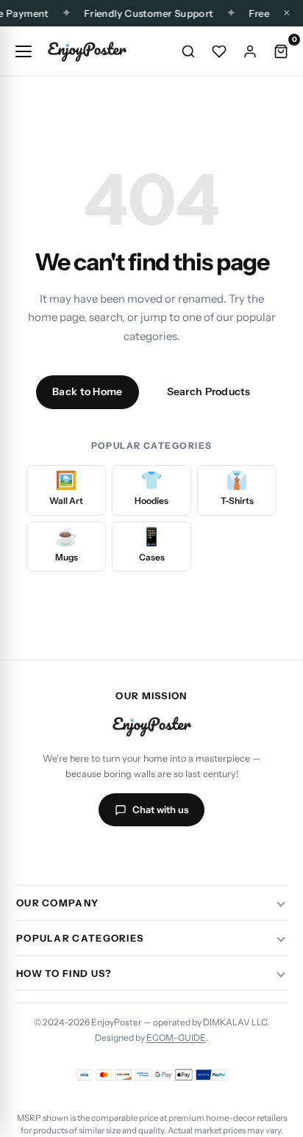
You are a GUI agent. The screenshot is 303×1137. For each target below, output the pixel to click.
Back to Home (87, 391)
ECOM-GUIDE (176, 1037)
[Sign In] (250, 51)
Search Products (209, 391)
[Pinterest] (204, 854)
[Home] (86, 51)
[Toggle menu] (23, 51)
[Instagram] (98, 854)
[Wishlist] (219, 51)
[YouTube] (169, 854)
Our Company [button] (57, 903)
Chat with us (160, 809)
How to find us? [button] (64, 973)
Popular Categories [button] (79, 938)
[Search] (188, 51)
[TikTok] (134, 854)
